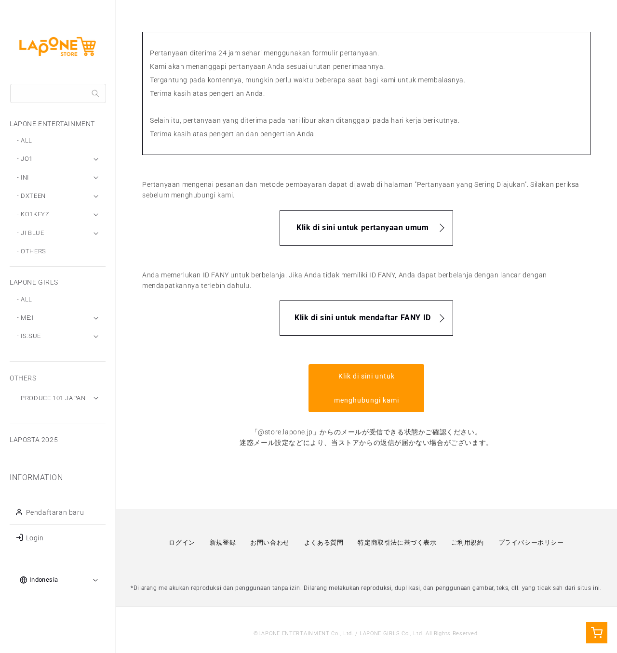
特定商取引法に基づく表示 (397, 542)
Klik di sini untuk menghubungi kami (366, 388)
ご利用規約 (467, 542)
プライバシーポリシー (531, 542)
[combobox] (58, 93)
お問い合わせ (270, 542)
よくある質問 (324, 542)
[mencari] (95, 93)
